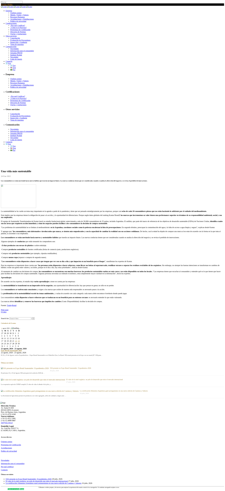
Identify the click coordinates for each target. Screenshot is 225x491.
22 (16, 341)
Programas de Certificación (11, 445)
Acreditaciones (6, 448)
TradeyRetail (11, 305)
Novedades (5, 460)
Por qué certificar (7, 467)
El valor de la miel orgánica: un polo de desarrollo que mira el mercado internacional (94, 379)
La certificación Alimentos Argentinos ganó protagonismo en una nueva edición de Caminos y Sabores (114, 391)
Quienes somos (6, 442)
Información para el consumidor (12, 464)
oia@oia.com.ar (7, 423)
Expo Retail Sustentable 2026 (11, 351)
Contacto (4, 470)
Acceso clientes (6, 4)
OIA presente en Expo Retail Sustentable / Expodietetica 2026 (70, 368)
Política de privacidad (9, 451)
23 (19, 341)
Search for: (5, 318)
